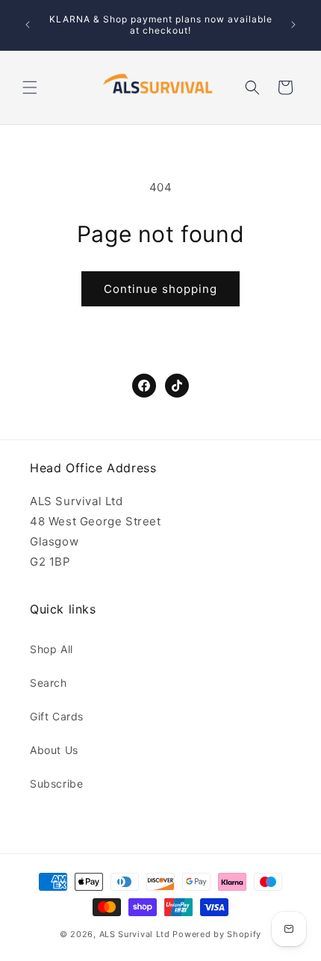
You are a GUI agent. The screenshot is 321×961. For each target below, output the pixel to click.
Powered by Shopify (216, 934)
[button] (29, 87)
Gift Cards (57, 716)
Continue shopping (160, 289)
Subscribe (56, 783)
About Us (54, 750)
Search (48, 682)
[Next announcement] (293, 24)
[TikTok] (177, 386)
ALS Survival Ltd (134, 934)
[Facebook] (144, 386)
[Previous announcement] (27, 24)
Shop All (51, 649)
